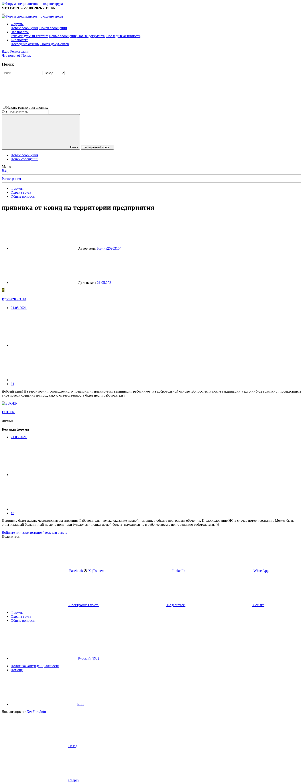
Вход (5, 170)
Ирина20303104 (109, 248)
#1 (12, 384)
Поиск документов (54, 44)
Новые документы (91, 36)
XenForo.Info (36, 712)
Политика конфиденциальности (35, 666)
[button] (82, 107)
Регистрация (11, 178)
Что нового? (20, 32)
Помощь (17, 670)
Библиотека (19, 40)
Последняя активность (123, 36)
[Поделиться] (44, 345)
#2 (12, 513)
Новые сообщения (24, 28)
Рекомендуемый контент (29, 36)
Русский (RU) (88, 658)
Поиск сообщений (53, 28)
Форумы (17, 24)
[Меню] (3, 13)
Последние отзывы (25, 44)
